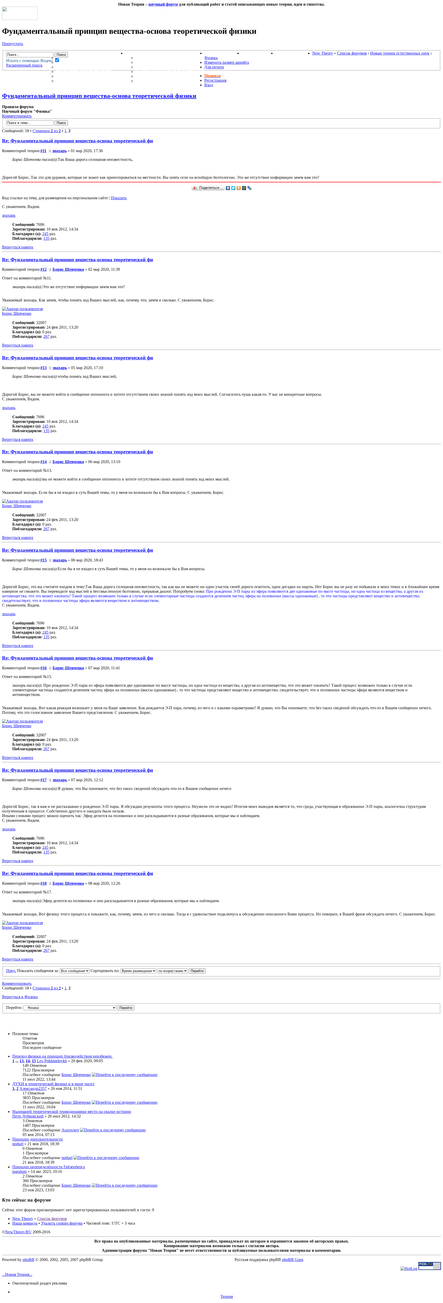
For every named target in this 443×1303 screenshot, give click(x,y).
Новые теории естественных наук (399, 53)
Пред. (11, 970)
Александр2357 (33, 1088)
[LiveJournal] (249, 188)
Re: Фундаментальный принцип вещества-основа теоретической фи (77, 140)
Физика (211, 58)
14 (28, 1061)
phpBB (28, 1259)
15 (34, 1061)
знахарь (59, 151)
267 (46, 336)
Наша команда (24, 1223)
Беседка (66, 81)
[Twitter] (233, 188)
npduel (17, 1144)
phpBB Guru (292, 1259)
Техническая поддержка (165, 58)
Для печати (214, 67)
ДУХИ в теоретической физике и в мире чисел (53, 1084)
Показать (119, 198)
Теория (226, 1296)
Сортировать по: (105, 970)
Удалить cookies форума (62, 1223)
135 (46, 238)
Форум (54, 53)
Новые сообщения (79, 58)
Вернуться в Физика (20, 997)
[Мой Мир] (244, 188)
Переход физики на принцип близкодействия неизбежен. (62, 1056)
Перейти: (14, 1007)
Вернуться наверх (17, 247)
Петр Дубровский (28, 1116)
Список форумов (352, 53)
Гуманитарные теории (83, 71)
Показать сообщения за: (38, 970)
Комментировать (17, 116)
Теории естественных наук (90, 76)
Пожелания (149, 62)
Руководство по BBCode (164, 76)
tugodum (19, 1171)
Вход (208, 85)
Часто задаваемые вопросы (169, 71)
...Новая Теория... (17, 1274)
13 (21, 1061)
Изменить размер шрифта (226, 62)
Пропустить (12, 43)
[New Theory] (20, 18)
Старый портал (293, 53)
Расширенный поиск (24, 65)
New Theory (322, 53)
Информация (141, 53)
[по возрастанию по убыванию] (181, 970)
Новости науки (222, 53)
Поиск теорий (258, 53)
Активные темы (75, 67)
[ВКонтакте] (228, 188)
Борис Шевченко (68, 269)
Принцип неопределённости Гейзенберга (48, 1167)
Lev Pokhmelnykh (52, 1061)
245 (45, 234)
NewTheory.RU (18, 1232)
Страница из (47, 131)
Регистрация (215, 80)
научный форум (163, 4)
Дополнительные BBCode (166, 81)
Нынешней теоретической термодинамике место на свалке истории (71, 1111)
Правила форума (155, 67)
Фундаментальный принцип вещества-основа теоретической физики (99, 95)
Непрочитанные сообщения (90, 62)
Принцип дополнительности (37, 1139)
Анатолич (70, 1130)
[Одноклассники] (238, 188)
